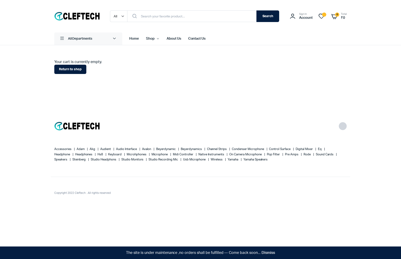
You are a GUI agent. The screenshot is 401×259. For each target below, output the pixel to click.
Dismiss (268, 253)
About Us (174, 38)
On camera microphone (245, 154)
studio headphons (104, 159)
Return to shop (70, 69)
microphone (160, 154)
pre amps (292, 154)
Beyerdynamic (166, 149)
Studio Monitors (132, 159)
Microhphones (137, 154)
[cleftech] (77, 16)
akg (93, 149)
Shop (150, 38)
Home (134, 38)
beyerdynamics (192, 149)
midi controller (183, 154)
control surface (280, 149)
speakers (61, 159)
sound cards (325, 154)
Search (267, 16)
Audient (106, 149)
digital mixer (305, 149)
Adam (81, 149)
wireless (217, 159)
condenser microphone (248, 149)
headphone (62, 154)
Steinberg (79, 159)
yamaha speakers (255, 159)
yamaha (233, 159)
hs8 (100, 154)
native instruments (211, 154)
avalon (147, 149)
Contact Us (197, 38)
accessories (63, 149)
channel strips (217, 149)
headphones (84, 154)
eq (320, 149)
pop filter (274, 154)
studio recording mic (163, 159)
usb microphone (195, 159)
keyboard (115, 154)
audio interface (127, 149)
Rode (307, 154)
